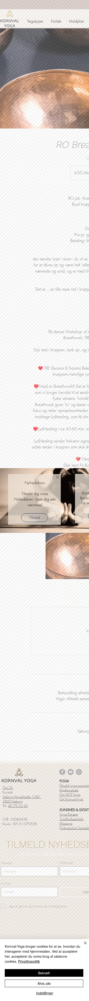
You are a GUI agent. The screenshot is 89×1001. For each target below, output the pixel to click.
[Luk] (82, 945)
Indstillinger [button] (44, 993)
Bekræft (44, 973)
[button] (57, 477)
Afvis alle (44, 983)
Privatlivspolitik (29, 961)
